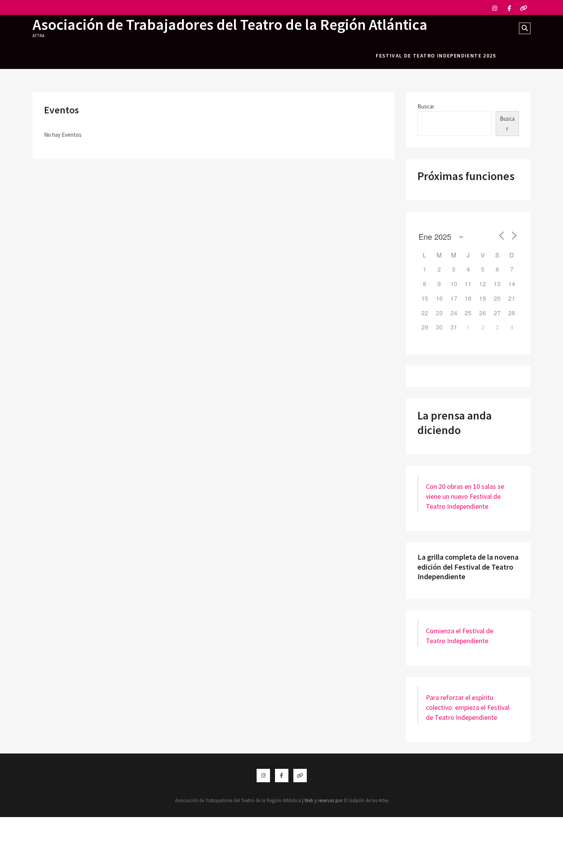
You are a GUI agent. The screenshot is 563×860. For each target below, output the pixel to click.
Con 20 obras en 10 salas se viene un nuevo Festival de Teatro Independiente (465, 496)
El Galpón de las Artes (366, 800)
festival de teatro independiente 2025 (436, 55)
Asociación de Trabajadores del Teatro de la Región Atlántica (230, 24)
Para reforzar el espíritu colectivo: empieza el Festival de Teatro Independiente (467, 707)
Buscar (425, 106)
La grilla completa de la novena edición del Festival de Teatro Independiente (468, 566)
